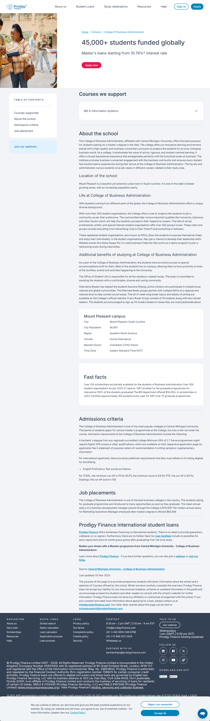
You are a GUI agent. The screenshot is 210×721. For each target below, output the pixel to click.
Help (164, 6)
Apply (197, 6)
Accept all (160, 713)
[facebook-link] (173, 651)
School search (48, 623)
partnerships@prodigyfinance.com (126, 652)
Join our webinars (25, 146)
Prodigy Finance (88, 532)
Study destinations (116, 6)
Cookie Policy (77, 712)
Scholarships (14, 632)
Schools (96, 32)
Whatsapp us (113, 640)
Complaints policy (83, 632)
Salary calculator (49, 627)
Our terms (78, 627)
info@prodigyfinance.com (94, 604)
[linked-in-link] (163, 651)
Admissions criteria (26, 124)
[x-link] (183, 651)
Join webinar (169, 624)
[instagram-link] (163, 660)
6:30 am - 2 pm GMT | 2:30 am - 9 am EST (130, 623)
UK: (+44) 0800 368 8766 (121, 632)
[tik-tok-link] (183, 660)
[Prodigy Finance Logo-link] (17, 6)
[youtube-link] (173, 660)
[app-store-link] (173, 676)
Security (77, 640)
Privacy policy (81, 623)
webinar (180, 556)
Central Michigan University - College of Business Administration (126, 569)
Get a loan (12, 627)
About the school (25, 118)
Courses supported (26, 113)
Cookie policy (81, 636)
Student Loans (85, 6)
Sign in (181, 6)
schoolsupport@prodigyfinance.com (101, 608)
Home (85, 32)
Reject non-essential (160, 704)
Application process (51, 636)
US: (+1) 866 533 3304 (119, 636)
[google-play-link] (163, 676)
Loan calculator (48, 632)
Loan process (47, 640)
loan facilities (163, 535)
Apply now (91, 65)
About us (60, 6)
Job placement (23, 130)
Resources (144, 6)
